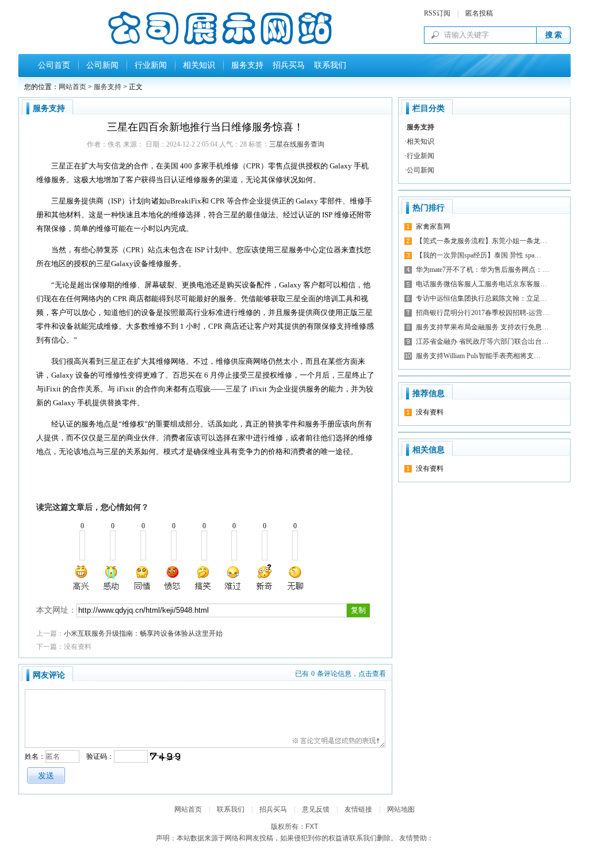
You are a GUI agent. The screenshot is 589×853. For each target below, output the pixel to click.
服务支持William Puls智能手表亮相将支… (478, 356)
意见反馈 (316, 809)
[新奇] (264, 577)
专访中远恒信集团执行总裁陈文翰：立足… (481, 298)
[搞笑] (203, 577)
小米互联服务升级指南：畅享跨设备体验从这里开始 (143, 633)
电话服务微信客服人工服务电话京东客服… (481, 284)
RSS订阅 (437, 13)
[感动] (112, 577)
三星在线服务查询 (296, 144)
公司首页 (54, 65)
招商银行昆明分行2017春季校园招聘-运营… (482, 313)
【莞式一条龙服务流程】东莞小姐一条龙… (481, 241)
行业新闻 (151, 65)
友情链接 (358, 809)
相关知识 (199, 65)
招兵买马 (286, 65)
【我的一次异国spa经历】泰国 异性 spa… (478, 255)
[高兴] (81, 577)
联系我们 (327, 65)
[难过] (233, 577)
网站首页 (72, 87)
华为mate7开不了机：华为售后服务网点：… (482, 270)
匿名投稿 (479, 13)
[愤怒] (172, 577)
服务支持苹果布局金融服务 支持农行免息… (482, 327)
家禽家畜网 (433, 226)
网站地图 (401, 809)
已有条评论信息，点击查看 (340, 674)
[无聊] (294, 577)
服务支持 (247, 65)
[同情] (142, 577)
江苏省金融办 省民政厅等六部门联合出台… (482, 341)
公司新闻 (102, 65)
